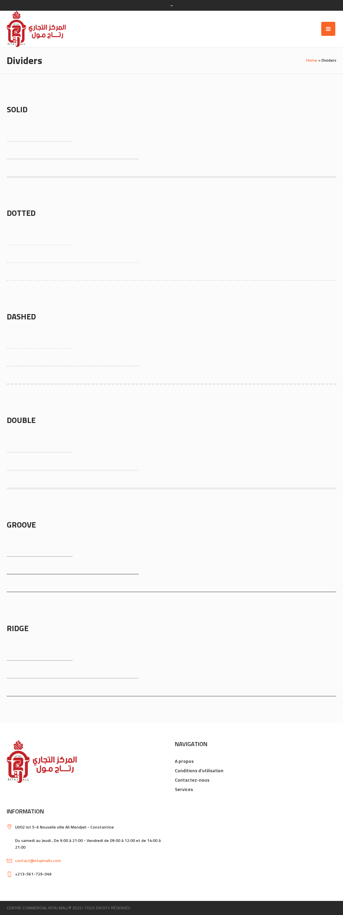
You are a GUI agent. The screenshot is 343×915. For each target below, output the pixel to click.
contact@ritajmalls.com (38, 860)
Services (184, 789)
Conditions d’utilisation (199, 770)
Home (311, 60)
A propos (184, 761)
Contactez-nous (192, 779)
